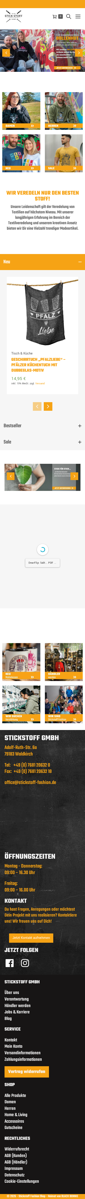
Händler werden (18, 1005)
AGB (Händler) (16, 1162)
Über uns (12, 992)
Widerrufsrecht (17, 1149)
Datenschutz (14, 1174)
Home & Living (16, 1114)
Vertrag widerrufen (26, 1071)
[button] (68, 16)
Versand (40, 383)
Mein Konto (13, 1046)
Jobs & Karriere (17, 1012)
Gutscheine (13, 1127)
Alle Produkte (15, 1095)
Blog (8, 1018)
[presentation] (37, 406)
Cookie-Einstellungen (22, 1181)
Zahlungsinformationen (23, 1059)
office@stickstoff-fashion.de (30, 782)
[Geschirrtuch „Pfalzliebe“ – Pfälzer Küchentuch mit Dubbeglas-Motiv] (42, 312)
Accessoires (14, 1121)
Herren (10, 1108)
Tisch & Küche (22, 353)
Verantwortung (17, 999)
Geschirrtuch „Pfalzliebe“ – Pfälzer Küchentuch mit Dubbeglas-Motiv (38, 365)
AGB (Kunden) (16, 1155)
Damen (10, 1102)
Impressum (14, 1168)
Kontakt (11, 1039)
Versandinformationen (23, 1053)
